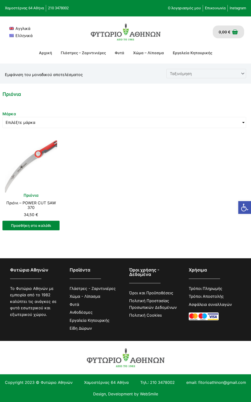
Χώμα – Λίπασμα (148, 53)
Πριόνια (31, 195)
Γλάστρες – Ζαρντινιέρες (83, 53)
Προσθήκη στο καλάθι (31, 225)
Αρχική (45, 53)
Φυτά (119, 53)
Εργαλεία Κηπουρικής (192, 53)
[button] (244, 207)
